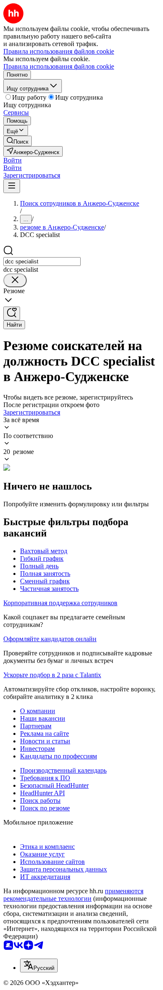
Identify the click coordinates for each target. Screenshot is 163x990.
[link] (17, 141)
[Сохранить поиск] (11, 313)
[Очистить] (15, 280)
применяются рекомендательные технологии (73, 894)
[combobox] (42, 261)
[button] (12, 160)
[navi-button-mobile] (11, 186)
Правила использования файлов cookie (58, 66)
